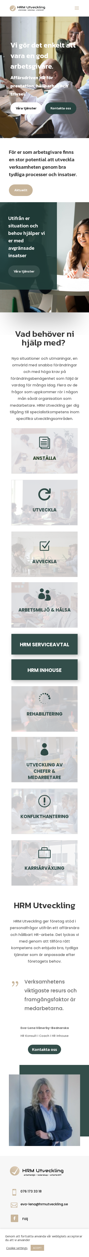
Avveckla (44, 561)
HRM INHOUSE (45, 670)
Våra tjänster (26, 108)
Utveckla (45, 510)
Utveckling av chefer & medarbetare (44, 771)
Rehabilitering (45, 714)
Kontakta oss (61, 108)
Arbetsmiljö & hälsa (44, 610)
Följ (25, 1218)
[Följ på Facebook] (14, 1218)
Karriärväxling (44, 868)
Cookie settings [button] (17, 1248)
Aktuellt (20, 190)
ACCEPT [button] (37, 1247)
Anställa (44, 458)
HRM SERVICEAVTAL (44, 644)
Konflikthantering (44, 816)
